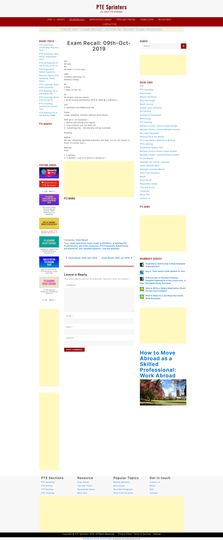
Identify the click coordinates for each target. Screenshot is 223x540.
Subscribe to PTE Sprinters (50, 183)
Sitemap (157, 534)
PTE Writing (145, 111)
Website (70, 338)
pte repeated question (90, 248)
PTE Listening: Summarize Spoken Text (48, 106)
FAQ (151, 489)
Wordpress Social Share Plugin (98, 539)
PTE (50, 19)
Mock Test (164, 19)
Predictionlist (71, 246)
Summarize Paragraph (150, 115)
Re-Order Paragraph (150, 133)
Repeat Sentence (148, 97)
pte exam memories (89, 246)
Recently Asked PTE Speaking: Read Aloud (49, 78)
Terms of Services (142, 534)
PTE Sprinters (111, 7)
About (61, 19)
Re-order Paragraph (123, 489)
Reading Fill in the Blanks (152, 137)
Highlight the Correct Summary (155, 162)
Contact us (109, 24)
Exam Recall (77, 19)
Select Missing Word (149, 165)
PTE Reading (146, 122)
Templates (147, 19)
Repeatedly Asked (101, 19)
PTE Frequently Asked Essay (114, 246)
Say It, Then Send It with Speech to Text (165, 271)
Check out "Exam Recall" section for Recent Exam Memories (111, 29)
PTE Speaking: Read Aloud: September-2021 (49, 56)
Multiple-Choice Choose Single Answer (158, 151)
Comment (71, 285)
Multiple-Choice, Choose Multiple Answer (159, 155)
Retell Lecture (146, 104)
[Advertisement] (99, 179)
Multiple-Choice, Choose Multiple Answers (160, 129)
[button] (52, 191)
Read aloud (145, 93)
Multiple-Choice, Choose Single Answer (159, 126)
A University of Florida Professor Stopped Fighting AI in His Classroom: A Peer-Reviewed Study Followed (163, 280)
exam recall (93, 243)
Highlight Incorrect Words (152, 169)
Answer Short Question (151, 108)
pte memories (71, 248)
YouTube (154, 493)
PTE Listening (146, 144)
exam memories (78, 243)
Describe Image (147, 100)
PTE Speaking (146, 90)
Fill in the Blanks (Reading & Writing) (157, 140)
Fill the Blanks (146, 158)
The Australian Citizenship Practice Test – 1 (49, 47)
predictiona (106, 243)
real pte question (111, 248)
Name (69, 316)
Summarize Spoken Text (151, 147)
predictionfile (119, 243)
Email (69, 327)
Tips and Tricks (125, 19)
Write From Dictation (150, 173)
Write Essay (145, 118)
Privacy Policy (125, 534)
